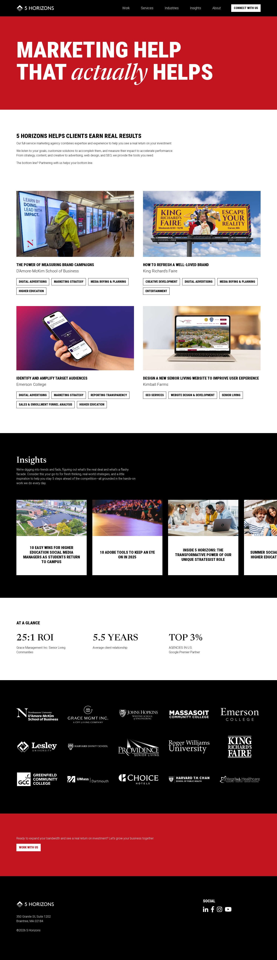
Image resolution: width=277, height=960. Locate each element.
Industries (172, 8)
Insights (195, 8)
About (216, 8)
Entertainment (156, 291)
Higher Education (31, 291)
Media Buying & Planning (108, 281)
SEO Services (154, 395)
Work (126, 8)
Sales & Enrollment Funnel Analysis (45, 404)
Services (147, 8)
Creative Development (161, 281)
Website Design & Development (193, 395)
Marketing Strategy (68, 281)
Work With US (28, 847)
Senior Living (231, 395)
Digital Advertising (33, 281)
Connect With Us (246, 8)
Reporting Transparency (109, 395)
